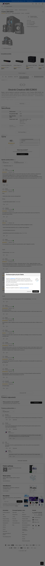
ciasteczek (12, 278)
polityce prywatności (24, 287)
